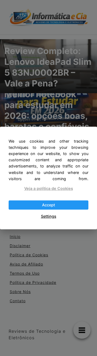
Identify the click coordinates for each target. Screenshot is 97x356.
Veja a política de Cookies (48, 188)
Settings (48, 216)
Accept (48, 205)
